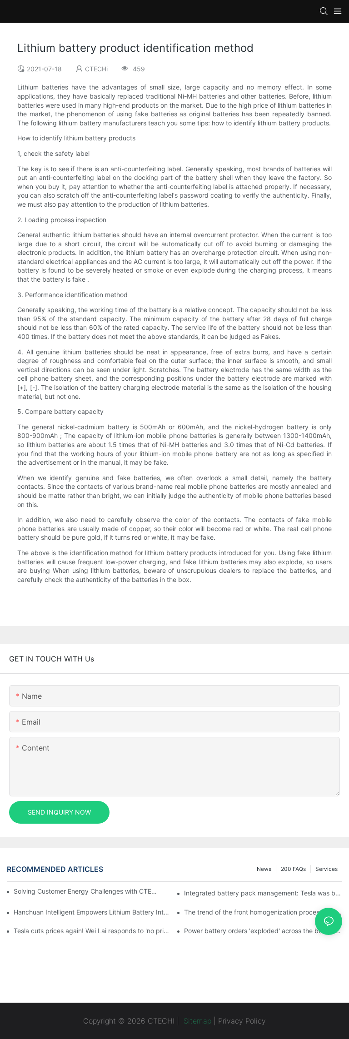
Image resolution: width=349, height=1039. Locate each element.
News (264, 868)
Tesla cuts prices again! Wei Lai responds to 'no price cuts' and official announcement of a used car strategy (93, 931)
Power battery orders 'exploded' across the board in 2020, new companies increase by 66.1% (263, 931)
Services (326, 868)
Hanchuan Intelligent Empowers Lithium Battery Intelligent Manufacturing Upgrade (93, 912)
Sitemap (196, 1020)
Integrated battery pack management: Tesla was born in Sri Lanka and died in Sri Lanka (263, 893)
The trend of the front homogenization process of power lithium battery (263, 912)
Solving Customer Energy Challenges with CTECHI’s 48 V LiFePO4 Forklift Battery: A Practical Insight (87, 891)
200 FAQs (293, 868)
